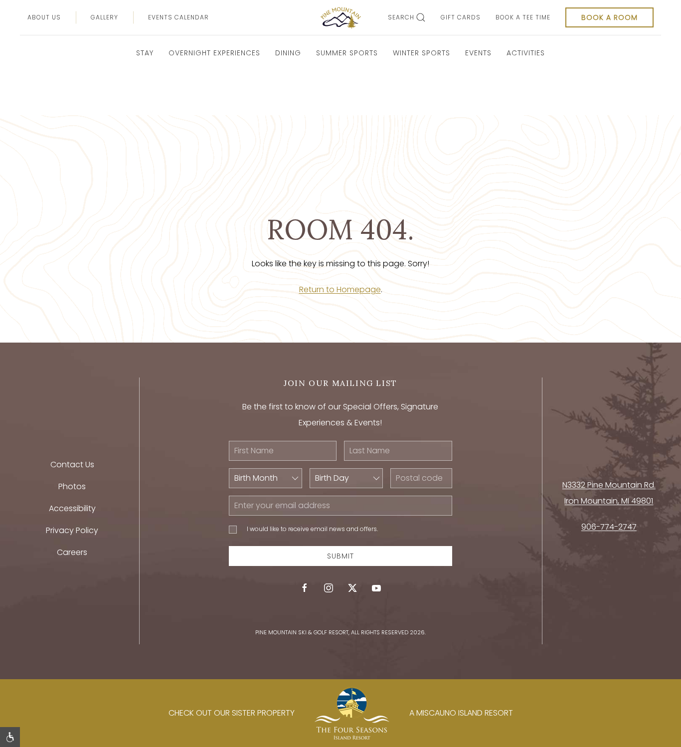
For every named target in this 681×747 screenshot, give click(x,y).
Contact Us (72, 464)
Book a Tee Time (523, 17)
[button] (10, 737)
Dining (288, 53)
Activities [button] (526, 53)
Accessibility (72, 508)
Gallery (104, 17)
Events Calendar (178, 17)
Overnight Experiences (214, 53)
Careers (72, 552)
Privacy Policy (72, 530)
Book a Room (609, 17)
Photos (72, 486)
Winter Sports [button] (421, 53)
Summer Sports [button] (347, 53)
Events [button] (478, 53)
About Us (44, 17)
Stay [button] (145, 53)
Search (401, 17)
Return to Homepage (340, 289)
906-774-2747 (609, 527)
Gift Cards (461, 17)
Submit (340, 556)
